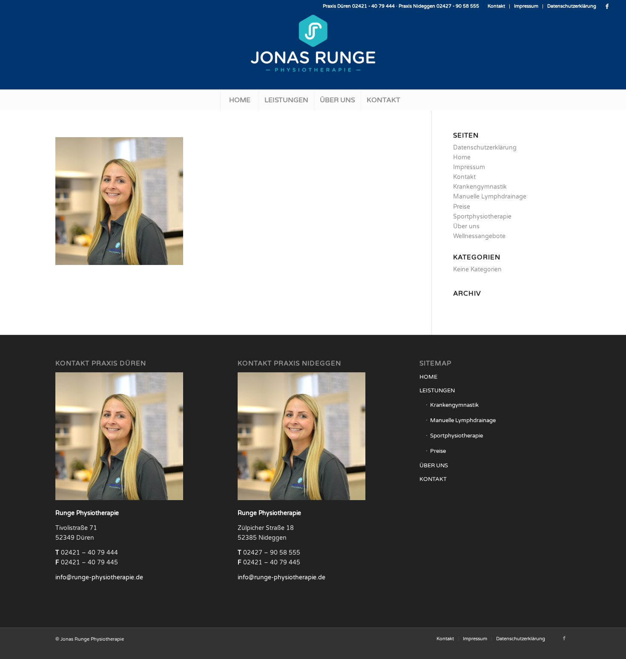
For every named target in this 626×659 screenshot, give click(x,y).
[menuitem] (496, 6)
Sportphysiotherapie (482, 216)
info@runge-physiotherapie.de (99, 577)
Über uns (466, 226)
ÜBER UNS (433, 465)
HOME (428, 377)
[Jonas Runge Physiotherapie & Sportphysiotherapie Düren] (313, 51)
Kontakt (496, 6)
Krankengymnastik (480, 186)
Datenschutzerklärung (571, 6)
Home (462, 157)
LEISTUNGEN (437, 390)
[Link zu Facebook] (607, 6)
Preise (461, 206)
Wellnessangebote (479, 236)
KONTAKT (433, 479)
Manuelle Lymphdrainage (489, 196)
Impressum (526, 6)
